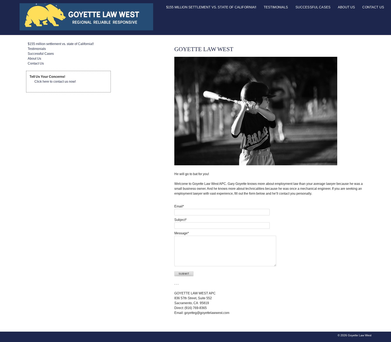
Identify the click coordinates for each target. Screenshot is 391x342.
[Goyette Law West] (86, 29)
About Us (346, 7)
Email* (179, 206)
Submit (184, 273)
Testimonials (276, 7)
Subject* (180, 219)
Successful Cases (313, 7)
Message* (181, 233)
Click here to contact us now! (55, 81)
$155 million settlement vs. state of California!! (211, 7)
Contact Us (373, 7)
